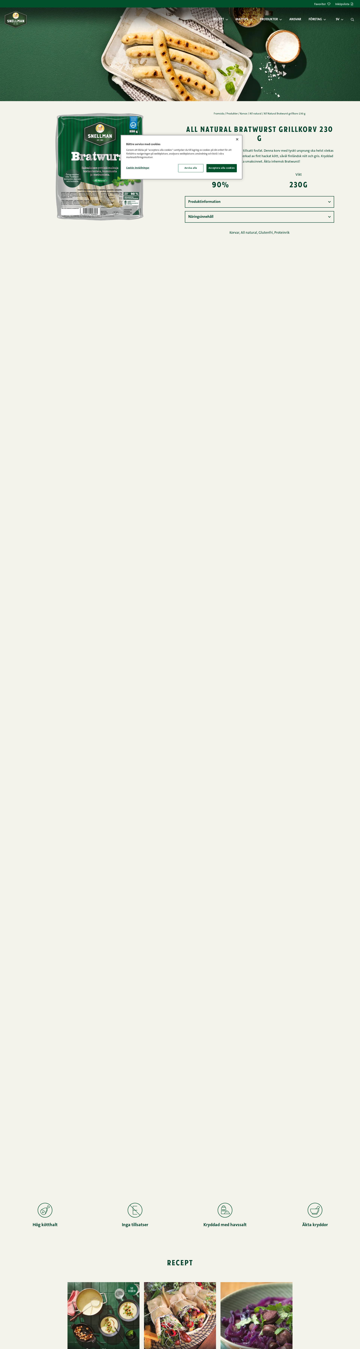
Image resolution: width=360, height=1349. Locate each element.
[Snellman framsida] (15, 19)
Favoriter (320, 4)
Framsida (219, 114)
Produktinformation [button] (204, 202)
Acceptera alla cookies (221, 168)
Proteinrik (282, 233)
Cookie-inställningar (137, 168)
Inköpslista (342, 4)
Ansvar (295, 19)
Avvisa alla (190, 168)
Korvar (243, 114)
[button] (229, 19)
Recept (218, 19)
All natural (256, 114)
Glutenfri (266, 233)
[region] (181, 157)
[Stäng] (237, 139)
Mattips (242, 19)
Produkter (269, 19)
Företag (315, 19)
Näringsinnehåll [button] (200, 217)
